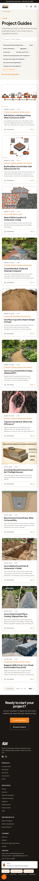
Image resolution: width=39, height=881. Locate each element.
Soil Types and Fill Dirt (23, 52)
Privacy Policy (13, 874)
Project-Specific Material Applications (14, 45)
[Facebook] (3, 757)
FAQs (3, 811)
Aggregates (24, 48)
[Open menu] (35, 6)
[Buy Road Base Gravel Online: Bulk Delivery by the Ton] (19, 159)
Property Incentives (8, 798)
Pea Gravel (5, 769)
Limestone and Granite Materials (13, 66)
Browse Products (19, 727)
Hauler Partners (6, 827)
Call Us (27, 1)
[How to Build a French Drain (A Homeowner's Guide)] (19, 560)
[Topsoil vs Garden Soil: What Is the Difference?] (19, 415)
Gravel (32, 45)
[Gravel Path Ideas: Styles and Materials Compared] (19, 261)
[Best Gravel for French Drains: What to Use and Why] (19, 512)
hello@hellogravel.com (17, 853)
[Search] (26, 6)
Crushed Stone (6, 766)
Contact (4, 846)
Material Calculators (8, 795)
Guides (4, 789)
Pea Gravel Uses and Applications (13, 62)
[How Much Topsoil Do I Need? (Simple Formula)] (19, 312)
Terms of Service (23, 874)
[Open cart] (31, 6)
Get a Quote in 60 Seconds (13, 1)
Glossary (4, 792)
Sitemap (5, 874)
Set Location (6, 11)
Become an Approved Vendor (11, 843)
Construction (8, 52)
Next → (31, 688)
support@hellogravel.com (20, 856)
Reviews (4, 840)
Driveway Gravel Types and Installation (15, 59)
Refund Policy (32, 874)
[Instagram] (6, 757)
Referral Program (7, 821)
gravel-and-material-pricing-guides (17, 112)
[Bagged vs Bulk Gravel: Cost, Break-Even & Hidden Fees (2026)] (19, 658)
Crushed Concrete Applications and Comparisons (17, 55)
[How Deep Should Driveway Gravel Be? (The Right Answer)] (19, 464)
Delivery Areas (6, 804)
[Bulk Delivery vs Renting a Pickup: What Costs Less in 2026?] (19, 108)
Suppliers (5, 801)
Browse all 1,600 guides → (11, 74)
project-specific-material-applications (18, 163)
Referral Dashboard (8, 824)
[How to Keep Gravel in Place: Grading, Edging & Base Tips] (19, 608)
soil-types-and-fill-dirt (13, 214)
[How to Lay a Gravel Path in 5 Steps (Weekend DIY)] (19, 364)
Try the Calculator (19, 720)
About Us (4, 837)
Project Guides (6, 808)
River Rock (5, 773)
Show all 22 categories (9, 69)
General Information (10, 48)
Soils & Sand (5, 776)
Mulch (4, 779)
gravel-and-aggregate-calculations (17, 316)
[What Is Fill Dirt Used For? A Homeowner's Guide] (19, 210)
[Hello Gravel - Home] (5, 6)
